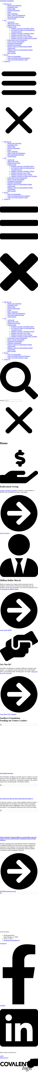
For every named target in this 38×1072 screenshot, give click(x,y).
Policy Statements (12, 13)
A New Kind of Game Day (6, 773)
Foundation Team (12, 7)
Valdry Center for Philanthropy (16, 15)
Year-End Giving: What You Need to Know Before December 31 (16, 798)
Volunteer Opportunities (14, 45)
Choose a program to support (8, 490)
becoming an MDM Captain (10, 589)
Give (5, 20)
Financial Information (13, 10)
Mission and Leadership (14, 5)
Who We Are (7, 4)
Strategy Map (11, 9)
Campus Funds (11, 27)
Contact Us (7, 61)
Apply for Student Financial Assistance (18, 58)
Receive (6, 55)
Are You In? (10, 22)
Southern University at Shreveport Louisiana (24, 38)
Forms (9, 12)
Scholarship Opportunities (15, 43)
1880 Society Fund (12, 23)
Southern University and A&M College (22, 28)
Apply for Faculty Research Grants (17, 59)
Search (2, 400)
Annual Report (11, 18)
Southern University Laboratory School (22, 33)
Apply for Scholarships (14, 56)
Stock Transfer (11, 53)
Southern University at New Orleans (21, 36)
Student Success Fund (13, 25)
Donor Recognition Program (15, 17)
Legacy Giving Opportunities (15, 41)
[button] (19, 101)
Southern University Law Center (20, 35)
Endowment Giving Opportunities (17, 40)
